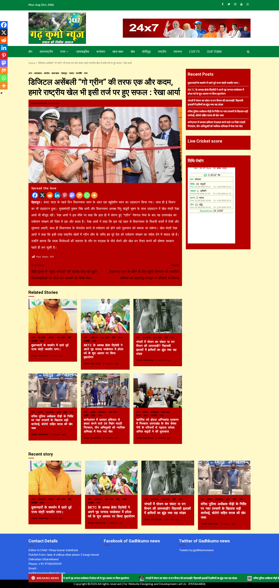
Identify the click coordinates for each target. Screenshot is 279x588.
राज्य (62, 51)
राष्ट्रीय (162, 51)
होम (30, 51)
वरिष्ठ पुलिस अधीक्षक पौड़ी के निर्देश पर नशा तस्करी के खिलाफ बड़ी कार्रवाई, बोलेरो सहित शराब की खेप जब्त (52, 390)
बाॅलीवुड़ (146, 51)
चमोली (86, 415)
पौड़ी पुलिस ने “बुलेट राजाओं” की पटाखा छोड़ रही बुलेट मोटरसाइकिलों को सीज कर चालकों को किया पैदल (64, 271)
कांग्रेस (47, 73)
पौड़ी (70, 337)
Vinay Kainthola (38, 103)
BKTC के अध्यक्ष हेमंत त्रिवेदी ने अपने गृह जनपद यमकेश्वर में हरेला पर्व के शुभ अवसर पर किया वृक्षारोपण (105, 316)
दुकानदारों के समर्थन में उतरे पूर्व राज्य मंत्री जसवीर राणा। (52, 316)
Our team (214, 51)
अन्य (30, 73)
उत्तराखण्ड (38, 73)
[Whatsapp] (87, 195)
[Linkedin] (57, 195)
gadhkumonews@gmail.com (46, 573)
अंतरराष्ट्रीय (46, 51)
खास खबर (117, 51)
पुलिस (59, 412)
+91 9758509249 (50, 563)
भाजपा (71, 73)
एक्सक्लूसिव (82, 51)
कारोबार (100, 51)
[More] (94, 195)
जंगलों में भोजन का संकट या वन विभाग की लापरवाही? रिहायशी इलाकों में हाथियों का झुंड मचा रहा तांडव (157, 316)
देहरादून (64, 73)
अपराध (41, 412)
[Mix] (79, 195)
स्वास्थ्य (177, 51)
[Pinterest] (64, 195)
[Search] (248, 51)
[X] (42, 195)
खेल (133, 51)
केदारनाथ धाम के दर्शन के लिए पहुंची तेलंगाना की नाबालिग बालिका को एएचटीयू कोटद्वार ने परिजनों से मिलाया (144, 271)
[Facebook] (35, 195)
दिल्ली (139, 415)
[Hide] (1, 93)
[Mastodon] (72, 195)
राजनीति (79, 73)
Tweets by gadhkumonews (196, 550)
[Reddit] (49, 195)
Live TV (194, 51)
